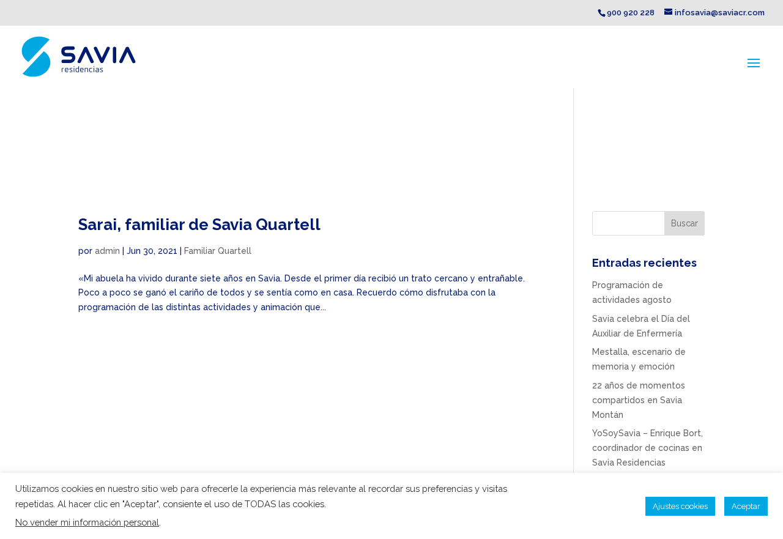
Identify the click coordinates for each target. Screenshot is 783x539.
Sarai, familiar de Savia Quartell (199, 224)
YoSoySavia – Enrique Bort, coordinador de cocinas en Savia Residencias (647, 447)
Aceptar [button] (746, 506)
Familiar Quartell (217, 251)
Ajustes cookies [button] (680, 506)
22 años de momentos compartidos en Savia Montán (638, 400)
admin (107, 251)
